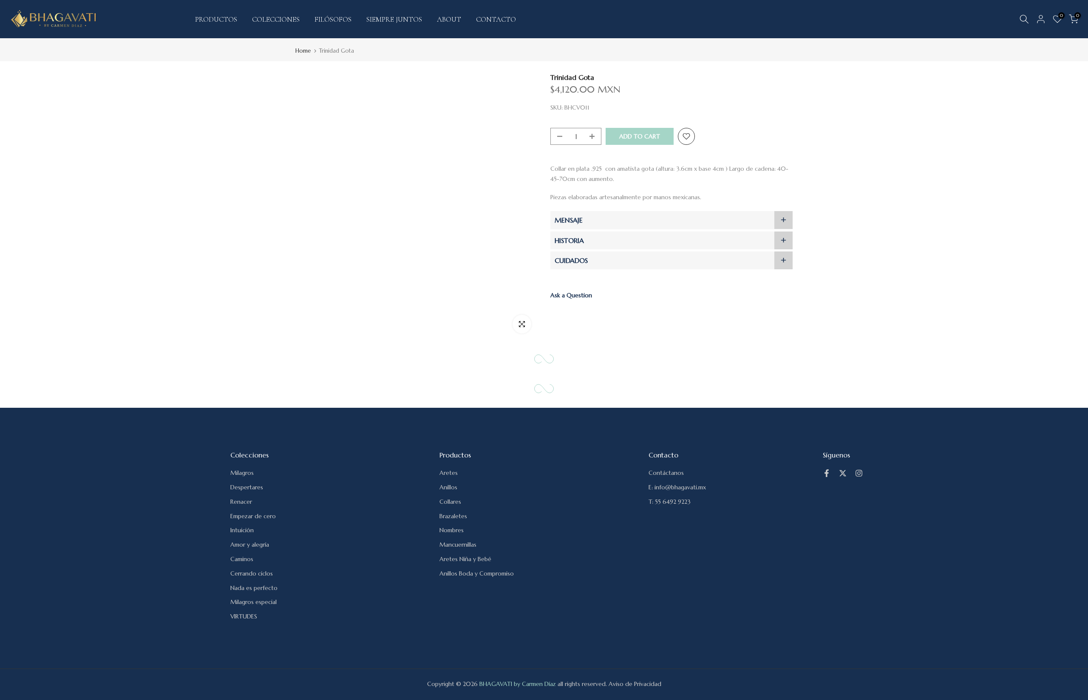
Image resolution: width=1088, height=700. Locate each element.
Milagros (242, 473)
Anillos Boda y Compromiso (476, 573)
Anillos (448, 487)
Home (303, 51)
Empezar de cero (253, 516)
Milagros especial (253, 602)
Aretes (448, 473)
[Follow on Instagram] (859, 473)
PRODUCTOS (216, 19)
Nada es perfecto (254, 588)
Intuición (242, 530)
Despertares (246, 487)
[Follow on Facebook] (826, 473)
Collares (450, 501)
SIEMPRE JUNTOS (394, 19)
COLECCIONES (276, 19)
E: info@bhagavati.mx (677, 487)
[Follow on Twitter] (843, 473)
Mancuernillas (457, 544)
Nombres (451, 530)
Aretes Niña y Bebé (465, 559)
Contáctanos (666, 473)
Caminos (241, 559)
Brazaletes (453, 516)
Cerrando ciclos (251, 573)
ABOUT (449, 19)
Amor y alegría (249, 544)
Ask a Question (571, 295)
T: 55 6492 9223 (670, 501)
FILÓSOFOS (332, 19)
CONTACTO (496, 19)
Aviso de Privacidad (635, 684)
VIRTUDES (243, 616)
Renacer (241, 501)
